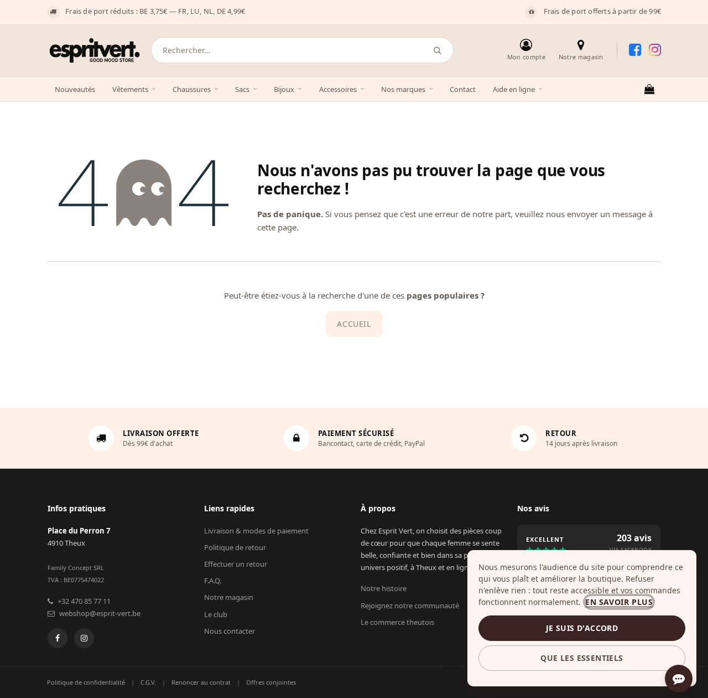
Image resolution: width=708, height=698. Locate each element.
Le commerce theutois (397, 622)
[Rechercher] (438, 50)
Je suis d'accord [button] (582, 628)
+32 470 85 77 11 (84, 601)
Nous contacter (229, 631)
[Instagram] (84, 638)
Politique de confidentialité (86, 682)
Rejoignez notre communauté (410, 605)
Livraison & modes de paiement (256, 531)
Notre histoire (384, 588)
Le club (215, 614)
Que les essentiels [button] (581, 658)
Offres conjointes (271, 682)
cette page (276, 227)
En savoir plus (619, 602)
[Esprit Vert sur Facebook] (635, 50)
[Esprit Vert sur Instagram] (655, 50)
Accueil (354, 324)
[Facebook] (57, 638)
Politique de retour (235, 547)
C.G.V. (148, 682)
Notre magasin (228, 597)
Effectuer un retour (235, 564)
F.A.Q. (212, 581)
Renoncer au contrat (201, 682)
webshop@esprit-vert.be (99, 613)
